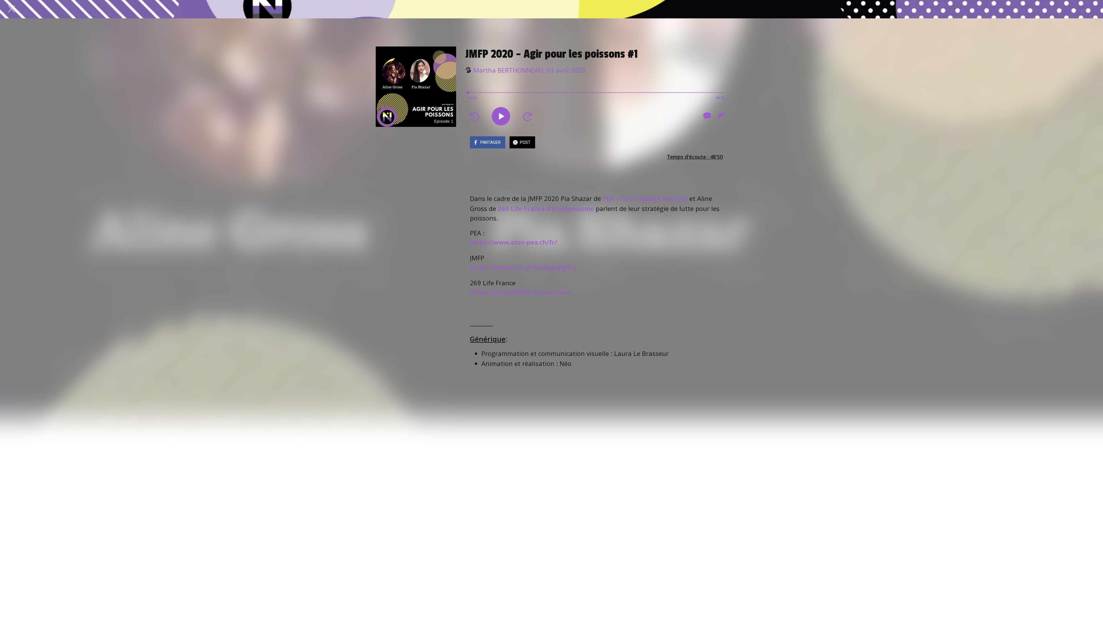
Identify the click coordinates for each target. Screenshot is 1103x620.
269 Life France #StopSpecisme (546, 208)
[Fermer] (11, 9)
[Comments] (707, 116)
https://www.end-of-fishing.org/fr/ (523, 267)
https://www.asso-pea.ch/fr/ (513, 242)
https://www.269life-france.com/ (520, 292)
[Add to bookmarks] (720, 116)
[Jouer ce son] (501, 116)
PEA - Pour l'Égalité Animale (645, 198)
